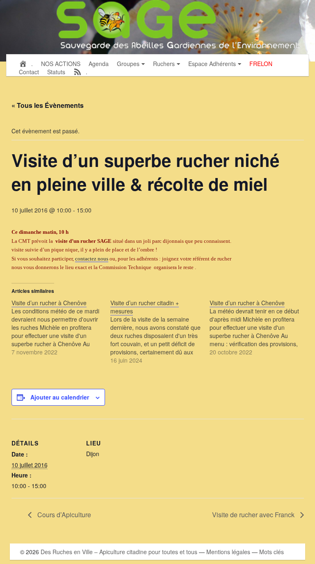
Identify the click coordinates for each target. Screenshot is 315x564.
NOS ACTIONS (60, 63)
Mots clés (271, 552)
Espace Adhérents (212, 63)
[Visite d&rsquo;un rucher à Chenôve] (61, 327)
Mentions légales (228, 552)
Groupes (128, 63)
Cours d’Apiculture (63, 514)
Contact (29, 72)
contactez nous (91, 259)
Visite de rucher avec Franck (254, 514)
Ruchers (164, 63)
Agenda (99, 63)
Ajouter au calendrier (59, 397)
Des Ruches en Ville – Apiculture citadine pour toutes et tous (119, 552)
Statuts (56, 72)
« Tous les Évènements (47, 105)
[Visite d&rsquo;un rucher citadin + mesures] (160, 331)
